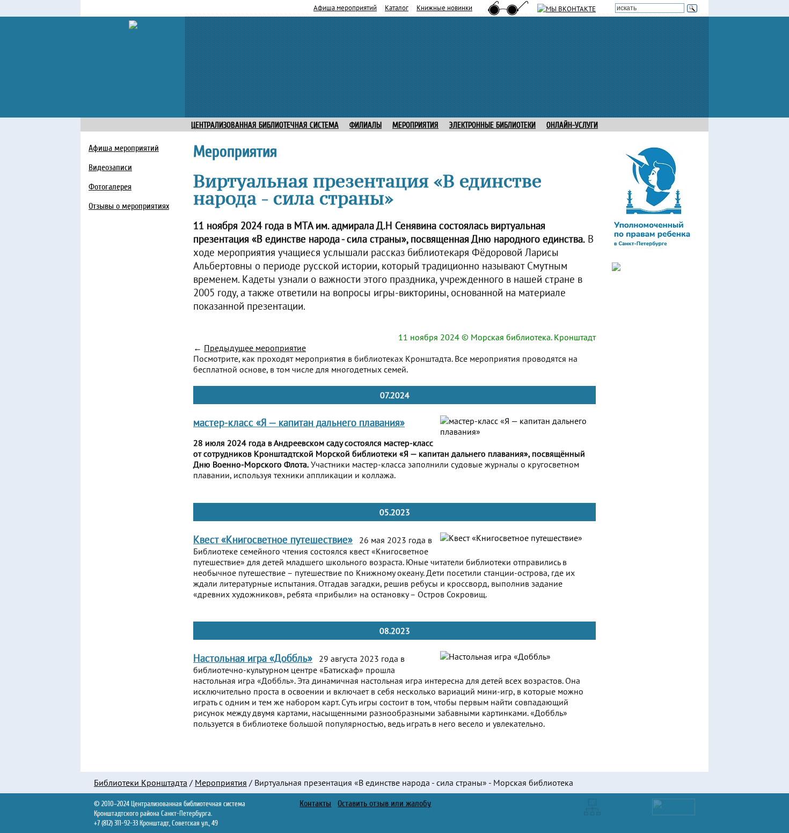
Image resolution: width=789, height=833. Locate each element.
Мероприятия (221, 782)
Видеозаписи (110, 167)
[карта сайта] (592, 806)
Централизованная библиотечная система (265, 125)
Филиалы (365, 125)
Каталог (396, 7)
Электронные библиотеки (492, 125)
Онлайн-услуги (572, 125)
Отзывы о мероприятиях (129, 206)
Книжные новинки (444, 7)
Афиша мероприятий (345, 7)
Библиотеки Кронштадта (140, 782)
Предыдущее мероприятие (255, 347)
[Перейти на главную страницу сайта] (133, 23)
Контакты (315, 803)
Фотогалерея (110, 187)
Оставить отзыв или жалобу (384, 803)
